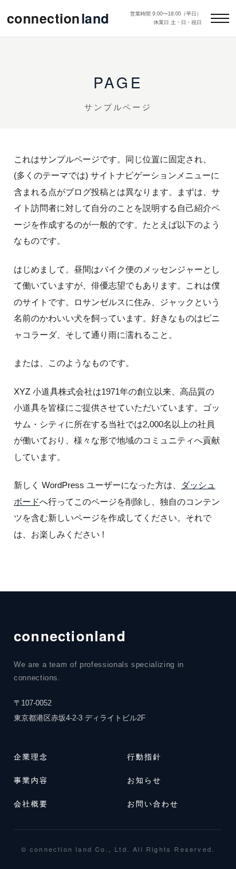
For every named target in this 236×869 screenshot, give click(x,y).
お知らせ (144, 779)
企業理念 (31, 756)
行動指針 (144, 756)
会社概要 (31, 803)
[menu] (220, 18)
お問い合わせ (153, 803)
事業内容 (31, 779)
